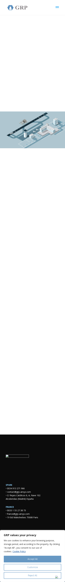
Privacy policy (31, 375)
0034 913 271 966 (16, 488)
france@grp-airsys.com (18, 513)
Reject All (32, 575)
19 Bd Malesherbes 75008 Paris (22, 517)
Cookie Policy (19, 551)
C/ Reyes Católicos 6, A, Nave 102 (24, 495)
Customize (32, 567)
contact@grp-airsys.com (19, 491)
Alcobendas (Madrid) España (20, 498)
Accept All (33, 559)
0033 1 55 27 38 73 (16, 510)
